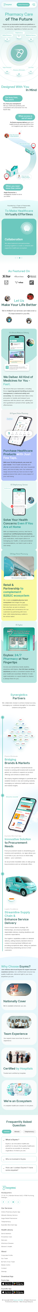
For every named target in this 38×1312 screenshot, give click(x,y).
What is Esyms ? (12, 1140)
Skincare (4, 1240)
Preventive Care (6, 1237)
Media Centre (5, 1265)
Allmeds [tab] (17, 1131)
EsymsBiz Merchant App (9, 1225)
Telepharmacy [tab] (29, 1131)
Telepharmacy (6, 1221)
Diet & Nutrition (6, 1233)
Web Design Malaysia (26, 1301)
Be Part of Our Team (8, 1262)
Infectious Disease (7, 1243)
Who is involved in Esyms (16, 1159)
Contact (4, 1268)
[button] (15, 258)
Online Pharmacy (23, 4)
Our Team (4, 1258)
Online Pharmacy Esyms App (10, 1212)
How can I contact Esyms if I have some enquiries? (19, 1169)
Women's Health (6, 1246)
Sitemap (4, 1271)
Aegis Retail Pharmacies (9, 1218)
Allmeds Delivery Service (9, 1215)
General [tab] (6, 1131)
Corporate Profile (7, 1255)
